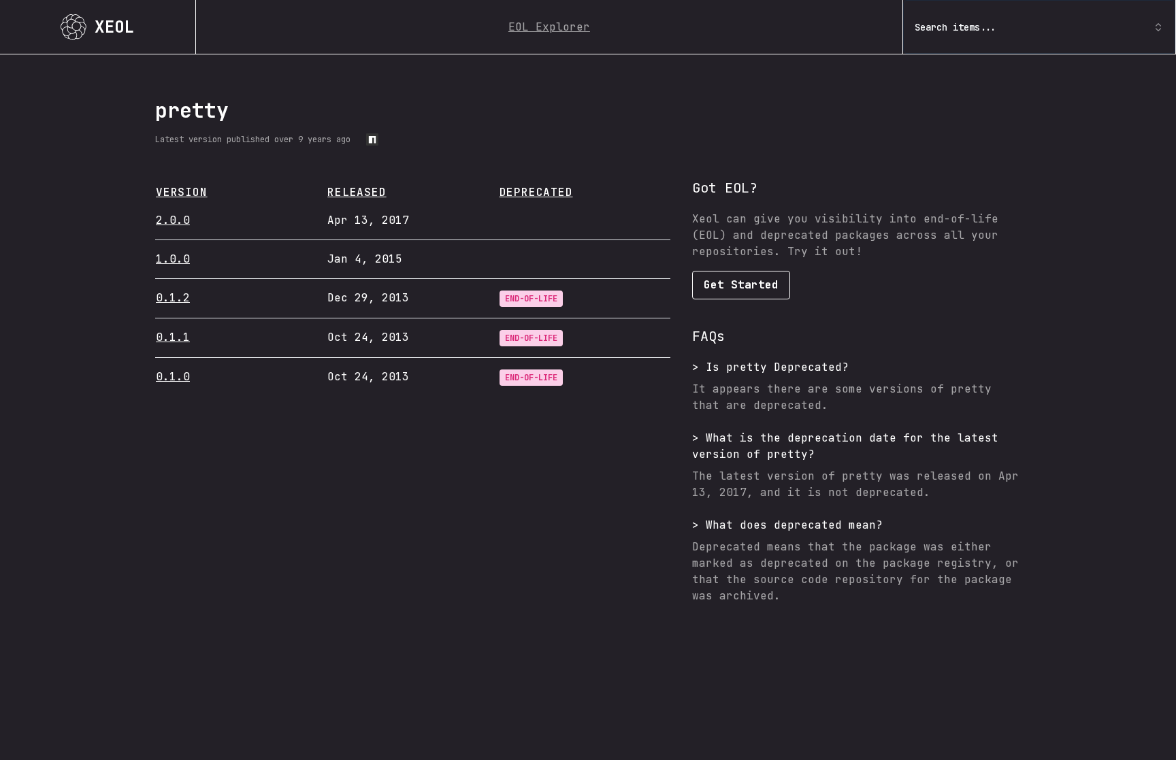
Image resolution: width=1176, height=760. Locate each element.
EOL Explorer (549, 27)
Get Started (741, 285)
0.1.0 (173, 376)
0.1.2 (173, 298)
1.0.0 (173, 259)
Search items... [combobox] (955, 27)
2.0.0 (173, 220)
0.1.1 (173, 337)
